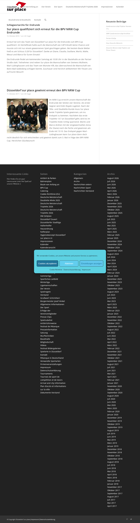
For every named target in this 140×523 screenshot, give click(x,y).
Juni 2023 (111, 298)
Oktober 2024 (113, 247)
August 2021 (113, 364)
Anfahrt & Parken (48, 178)
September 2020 (114, 392)
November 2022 (114, 320)
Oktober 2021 (113, 358)
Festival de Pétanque (49, 326)
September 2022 (114, 326)
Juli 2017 (111, 499)
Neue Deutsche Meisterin (114, 43)
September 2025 (114, 213)
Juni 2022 (111, 336)
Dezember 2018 (114, 449)
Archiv (77, 181)
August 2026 (113, 178)
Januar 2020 (112, 414)
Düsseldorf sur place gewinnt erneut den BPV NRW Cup (43, 90)
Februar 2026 (113, 197)
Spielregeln (45, 291)
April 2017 (112, 506)
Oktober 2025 (113, 209)
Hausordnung (46, 228)
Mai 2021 (111, 373)
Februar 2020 (113, 411)
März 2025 (112, 232)
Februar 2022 (113, 348)
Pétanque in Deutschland (52, 358)
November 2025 (114, 206)
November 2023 (114, 282)
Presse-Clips (46, 317)
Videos (43, 345)
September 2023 (114, 288)
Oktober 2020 (113, 389)
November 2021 (114, 354)
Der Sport (44, 307)
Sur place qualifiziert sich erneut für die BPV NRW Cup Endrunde (43, 30)
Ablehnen (69, 263)
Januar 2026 (112, 200)
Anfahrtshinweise (48, 323)
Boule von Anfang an (49, 184)
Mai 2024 (111, 263)
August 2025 (113, 216)
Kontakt (43, 354)
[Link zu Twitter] (131, 519)
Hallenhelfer (46, 225)
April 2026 (112, 191)
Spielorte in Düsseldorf (50, 351)
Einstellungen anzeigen (91, 263)
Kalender (44, 244)
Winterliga (45, 282)
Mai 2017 (111, 503)
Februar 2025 (113, 235)
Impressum (86, 269)
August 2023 (113, 291)
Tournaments (46, 373)
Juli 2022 (111, 332)
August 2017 (113, 496)
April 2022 (112, 342)
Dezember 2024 (114, 241)
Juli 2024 (111, 257)
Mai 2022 (111, 339)
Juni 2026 (111, 184)
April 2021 (112, 376)
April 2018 (112, 474)
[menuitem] (13, 6)
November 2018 (114, 452)
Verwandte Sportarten (50, 361)
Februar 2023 (113, 310)
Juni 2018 (111, 468)
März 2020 (112, 408)
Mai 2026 (111, 187)
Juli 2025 (111, 219)
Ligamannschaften (48, 285)
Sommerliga (45, 276)
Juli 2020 (111, 399)
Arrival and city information (52, 383)
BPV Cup (44, 187)
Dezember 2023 (114, 279)
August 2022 (113, 329)
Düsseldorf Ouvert (48, 219)
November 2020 (114, 386)
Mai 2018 (111, 471)
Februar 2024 (113, 272)
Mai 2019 (111, 440)
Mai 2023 (111, 301)
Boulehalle (45, 339)
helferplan (45, 232)
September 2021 (114, 361)
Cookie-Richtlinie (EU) (50, 194)
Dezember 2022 (114, 317)
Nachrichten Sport (82, 187)
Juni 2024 (111, 260)
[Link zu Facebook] (127, 519)
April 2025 (112, 228)
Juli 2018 (111, 465)
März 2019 (112, 443)
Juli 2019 (111, 433)
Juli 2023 (111, 295)
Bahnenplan (46, 181)
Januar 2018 (112, 484)
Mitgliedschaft (46, 342)
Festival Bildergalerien (50, 348)
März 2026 (112, 194)
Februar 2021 (113, 380)
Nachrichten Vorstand (84, 191)
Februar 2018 (113, 480)
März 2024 (112, 269)
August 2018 (113, 462)
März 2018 (112, 477)
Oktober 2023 (113, 285)
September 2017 (114, 493)
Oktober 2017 (113, 490)
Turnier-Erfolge (111, 38)
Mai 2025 (111, 225)
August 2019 (113, 430)
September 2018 (114, 458)
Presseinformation (48, 329)
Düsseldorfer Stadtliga (50, 222)
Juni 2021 (111, 370)
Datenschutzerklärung (72, 269)
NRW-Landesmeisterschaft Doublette (118, 33)
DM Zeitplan (46, 216)
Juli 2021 (111, 367)
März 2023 (112, 307)
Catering (44, 191)
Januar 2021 (112, 383)
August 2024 (113, 254)
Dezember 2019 (114, 417)
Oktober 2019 (113, 424)
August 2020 (113, 395)
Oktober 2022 (113, 323)
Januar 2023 (112, 313)
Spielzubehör (46, 320)
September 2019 (114, 427)
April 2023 (112, 304)
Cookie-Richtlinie (56, 269)
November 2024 (114, 244)
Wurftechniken (47, 336)
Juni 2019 (111, 436)
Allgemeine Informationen (52, 304)
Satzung (44, 332)
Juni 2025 (111, 222)
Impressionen (46, 241)
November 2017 (114, 487)
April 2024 (112, 266)
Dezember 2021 (114, 351)
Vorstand (44, 295)
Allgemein (78, 178)
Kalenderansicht (47, 247)
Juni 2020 (111, 402)
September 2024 (114, 250)
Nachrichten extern (83, 184)
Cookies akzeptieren (47, 263)
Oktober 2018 (113, 455)
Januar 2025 (112, 238)
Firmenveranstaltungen (51, 364)
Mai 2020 (111, 405)
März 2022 (112, 345)
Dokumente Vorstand (50, 392)
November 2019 (114, 421)
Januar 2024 (112, 276)
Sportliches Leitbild (49, 279)
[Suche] (45, 19)
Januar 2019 (112, 446)
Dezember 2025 (114, 203)
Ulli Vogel (27, 36)
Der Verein (45, 288)
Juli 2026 (111, 181)
